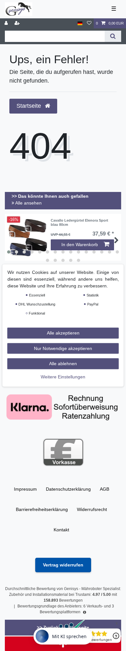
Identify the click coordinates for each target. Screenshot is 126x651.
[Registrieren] (17, 23)
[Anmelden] (6, 23)
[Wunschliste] (89, 23)
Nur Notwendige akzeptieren (63, 348)
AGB (104, 489)
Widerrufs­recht (92, 509)
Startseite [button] (29, 106)
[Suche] (113, 36)
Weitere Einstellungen (63, 376)
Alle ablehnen (63, 363)
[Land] (80, 23)
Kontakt (61, 529)
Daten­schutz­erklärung (68, 489)
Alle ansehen (28, 202)
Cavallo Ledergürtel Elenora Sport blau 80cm (79, 222)
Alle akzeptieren (63, 333)
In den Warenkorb (79, 244)
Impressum (25, 489)
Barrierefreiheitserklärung (42, 509)
